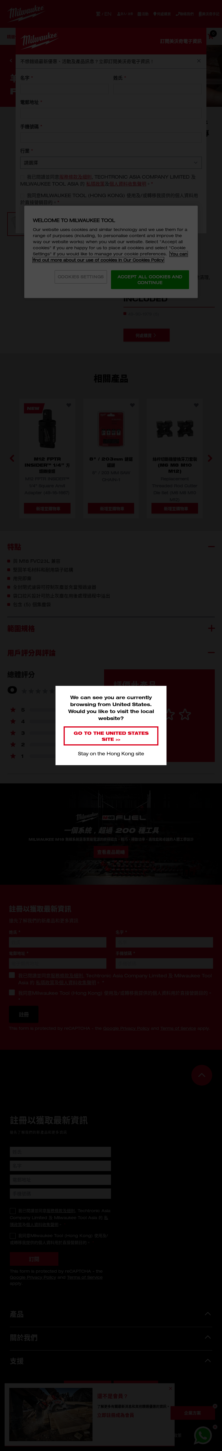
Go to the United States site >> (111, 736)
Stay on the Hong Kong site (111, 753)
